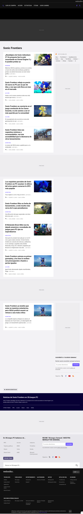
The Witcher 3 (63, 57)
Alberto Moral (13, 76)
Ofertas (64, 61)
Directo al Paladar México (41, 501)
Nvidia (32, 407)
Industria (8, 235)
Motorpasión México (51, 501)
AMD (18, 452)
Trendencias (62, 479)
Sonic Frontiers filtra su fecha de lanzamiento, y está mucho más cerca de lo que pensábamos (18, 205)
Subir (75, 472)
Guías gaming (44, 5)
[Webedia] (79, 1)
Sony (62, 59)
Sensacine (28, 479)
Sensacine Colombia (28, 503)
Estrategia (28, 5)
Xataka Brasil (7, 503)
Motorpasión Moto (52, 482)
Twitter (80, 6)
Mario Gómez (12, 274)
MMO (18, 446)
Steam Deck (7, 452)
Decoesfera (62, 482)
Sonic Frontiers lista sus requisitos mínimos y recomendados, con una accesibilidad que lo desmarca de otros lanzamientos (18, 134)
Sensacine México (30, 500)
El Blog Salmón (73, 479)
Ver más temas (8, 458)
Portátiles (32, 446)
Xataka (5, 479)
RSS (73, 375)
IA (75, 61)
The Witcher (68, 59)
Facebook (77, 6)
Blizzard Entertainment (34, 453)
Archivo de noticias (11, 389)
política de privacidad (62, 447)
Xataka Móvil (7, 482)
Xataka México (7, 500)
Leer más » (13, 73)
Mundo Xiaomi (7, 490)
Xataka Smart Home (7, 487)
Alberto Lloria (13, 197)
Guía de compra (11, 5)
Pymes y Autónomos (72, 482)
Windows (75, 59)
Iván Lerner (12, 100)
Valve (28, 407)
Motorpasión (51, 479)
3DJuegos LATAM (19, 500)
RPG (13, 407)
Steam (36, 5)
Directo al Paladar (41, 479)
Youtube (69, 375)
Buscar (76, 465)
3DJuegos (17, 479)
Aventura (8, 142)
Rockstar (70, 61)
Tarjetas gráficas (8, 446)
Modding (7, 65)
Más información (43, 512)
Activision (58, 61)
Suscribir (76, 364)
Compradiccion (62, 484)
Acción (20, 5)
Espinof (27, 482)
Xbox (56, 57)
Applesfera (6, 484)
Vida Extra (17, 482)
